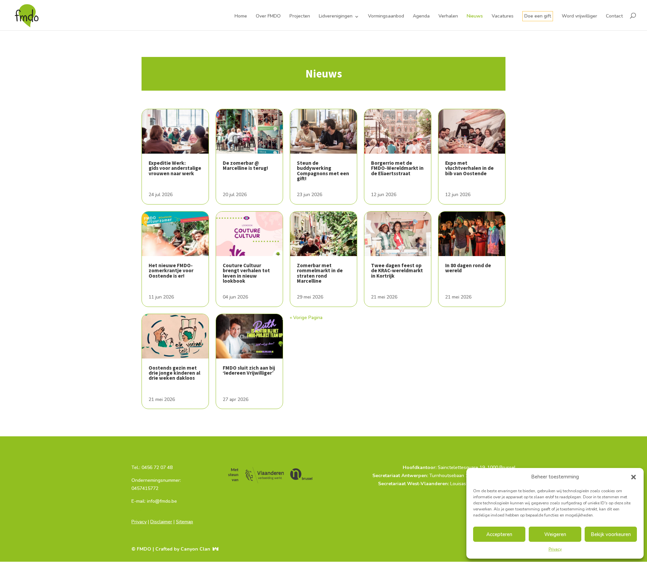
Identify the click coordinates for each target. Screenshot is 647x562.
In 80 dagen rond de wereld (468, 268)
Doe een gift (537, 16)
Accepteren (499, 534)
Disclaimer (161, 522)
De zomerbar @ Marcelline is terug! (245, 165)
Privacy (555, 549)
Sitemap (184, 522)
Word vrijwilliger (579, 16)
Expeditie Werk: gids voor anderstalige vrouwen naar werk (175, 168)
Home (241, 16)
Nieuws (475, 16)
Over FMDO (268, 16)
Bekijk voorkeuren (611, 534)
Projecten (299, 16)
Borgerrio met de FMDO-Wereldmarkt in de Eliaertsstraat (397, 168)
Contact (614, 16)
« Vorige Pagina (306, 317)
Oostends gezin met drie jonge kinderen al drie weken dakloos (174, 373)
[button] (633, 477)
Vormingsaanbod (386, 16)
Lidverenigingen (335, 16)
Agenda (421, 16)
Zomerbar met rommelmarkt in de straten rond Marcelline (320, 273)
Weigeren (555, 534)
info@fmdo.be (146, 509)
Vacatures (503, 16)
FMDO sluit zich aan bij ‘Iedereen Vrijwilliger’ (249, 370)
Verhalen (448, 16)
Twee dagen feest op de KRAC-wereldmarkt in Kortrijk (397, 270)
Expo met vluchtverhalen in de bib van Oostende (469, 168)
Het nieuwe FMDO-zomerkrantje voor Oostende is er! (171, 270)
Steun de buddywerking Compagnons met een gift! (323, 171)
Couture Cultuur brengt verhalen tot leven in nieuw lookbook (246, 273)
